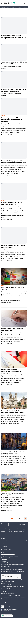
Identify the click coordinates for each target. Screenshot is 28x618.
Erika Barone (4, 41)
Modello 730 (9, 7)
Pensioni (13, 7)
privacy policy (11, 581)
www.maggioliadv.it (7, 610)
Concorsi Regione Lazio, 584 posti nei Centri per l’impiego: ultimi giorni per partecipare (12, 119)
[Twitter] (23, 541)
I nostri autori (3, 536)
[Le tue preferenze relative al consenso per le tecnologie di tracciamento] (7, 615)
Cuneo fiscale (18, 7)
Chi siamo (3, 533)
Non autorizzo (12, 568)
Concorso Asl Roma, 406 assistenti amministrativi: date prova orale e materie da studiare (13, 37)
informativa (7, 566)
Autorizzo (4, 568)
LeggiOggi (4, 559)
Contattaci (3, 538)
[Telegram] (26, 541)
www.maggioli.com (8, 607)
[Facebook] (20, 541)
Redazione (3, 302)
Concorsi (4, 561)
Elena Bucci (3, 68)
